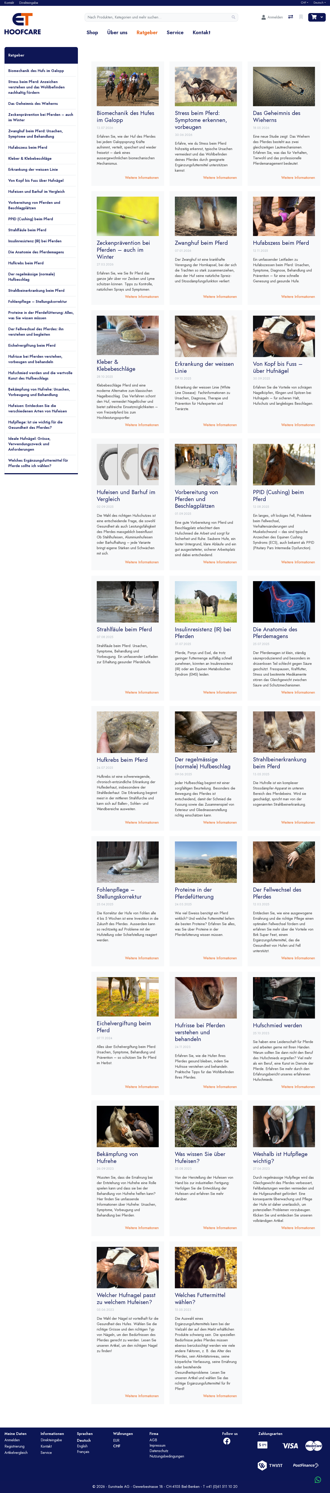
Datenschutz (159, 1450)
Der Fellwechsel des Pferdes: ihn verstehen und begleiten (36, 331)
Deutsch (318, 3)
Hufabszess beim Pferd (27, 147)
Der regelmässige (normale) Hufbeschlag (31, 277)
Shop (92, 32)
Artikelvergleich (16, 1452)
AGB (153, 1440)
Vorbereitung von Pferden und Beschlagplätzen (34, 205)
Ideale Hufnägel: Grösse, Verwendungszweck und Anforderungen (29, 444)
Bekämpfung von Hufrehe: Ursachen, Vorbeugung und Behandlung (39, 392)
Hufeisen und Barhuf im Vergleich (36, 191)
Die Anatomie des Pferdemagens (36, 252)
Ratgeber (147, 32)
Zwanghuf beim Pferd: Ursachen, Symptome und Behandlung (35, 133)
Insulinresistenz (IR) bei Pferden (35, 241)
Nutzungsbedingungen (167, 1456)
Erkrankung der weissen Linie (33, 169)
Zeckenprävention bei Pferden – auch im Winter (40, 117)
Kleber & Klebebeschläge (30, 158)
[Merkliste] (301, 17)
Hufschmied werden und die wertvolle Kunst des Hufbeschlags (40, 375)
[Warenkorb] (313, 17)
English (82, 1446)
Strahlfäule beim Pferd (27, 230)
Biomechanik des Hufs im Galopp (36, 70)
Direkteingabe (51, 1440)
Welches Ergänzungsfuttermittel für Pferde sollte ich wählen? (38, 463)
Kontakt (201, 32)
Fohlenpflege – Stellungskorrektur (37, 301)
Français (83, 1451)
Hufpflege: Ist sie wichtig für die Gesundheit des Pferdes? (35, 425)
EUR (116, 1440)
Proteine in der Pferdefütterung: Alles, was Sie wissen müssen (41, 315)
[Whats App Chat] (318, 1480)
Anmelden (12, 1440)
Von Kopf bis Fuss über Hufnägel (36, 180)
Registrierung (14, 1446)
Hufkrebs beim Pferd (26, 263)
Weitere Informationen (142, 177)
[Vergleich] (291, 17)
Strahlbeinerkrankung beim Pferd (36, 290)
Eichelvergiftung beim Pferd (31, 345)
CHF (303, 3)
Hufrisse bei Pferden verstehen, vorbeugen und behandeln (35, 359)
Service (175, 32)
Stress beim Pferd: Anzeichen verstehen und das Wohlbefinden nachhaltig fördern (36, 87)
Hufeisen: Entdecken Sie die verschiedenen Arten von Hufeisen (37, 408)
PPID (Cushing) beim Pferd (30, 219)
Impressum (157, 1445)
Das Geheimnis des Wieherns (33, 103)
